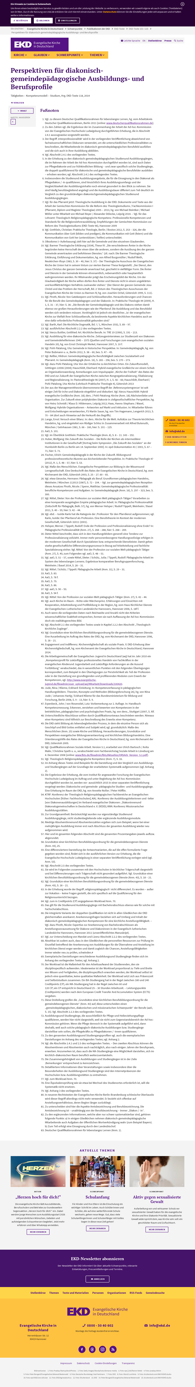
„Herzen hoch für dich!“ (38, 1197)
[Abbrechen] (182, 4)
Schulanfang (98, 1197)
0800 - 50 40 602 (179, 420)
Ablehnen (44, 20)
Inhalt (23, 110)
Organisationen (116, 1292)
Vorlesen (19, 102)
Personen (98, 1292)
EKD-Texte (119, 28)
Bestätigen (22, 20)
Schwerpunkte (75, 28)
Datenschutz (110, 11)
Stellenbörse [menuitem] (155, 40)
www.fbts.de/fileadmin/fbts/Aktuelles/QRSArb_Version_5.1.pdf (111, 755)
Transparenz (128, 1363)
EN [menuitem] (144, 40)
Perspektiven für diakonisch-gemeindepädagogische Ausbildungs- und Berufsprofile (54, 32)
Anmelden (99, 1279)
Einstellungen (68, 20)
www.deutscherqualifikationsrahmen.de (129, 123)
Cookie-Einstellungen (106, 1363)
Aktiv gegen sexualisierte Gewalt (157, 1199)
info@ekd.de (176, 431)
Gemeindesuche (155, 1292)
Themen (96, 55)
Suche (180, 40)
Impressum (66, 1363)
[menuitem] (130, 40)
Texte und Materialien (75, 1292)
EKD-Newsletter (177, 437)
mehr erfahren (38, 1232)
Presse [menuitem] (167, 40)
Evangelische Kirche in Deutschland (45, 28)
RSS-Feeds (136, 1292)
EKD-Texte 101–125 (139, 28)
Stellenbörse (38, 1292)
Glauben (40, 55)
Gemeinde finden (177, 442)
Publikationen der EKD (98, 28)
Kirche (19, 55)
